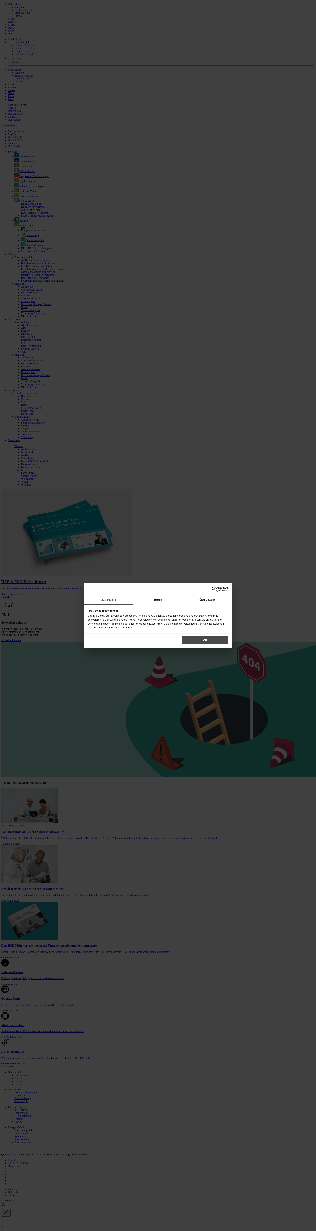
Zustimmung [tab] (108, 599)
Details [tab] (158, 599)
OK (205, 640)
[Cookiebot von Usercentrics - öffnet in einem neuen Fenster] (214, 589)
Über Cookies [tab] (207, 599)
